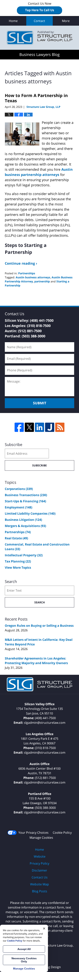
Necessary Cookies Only (24, 960)
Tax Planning (18, 561)
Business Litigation (23, 520)
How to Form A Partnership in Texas (36, 97)
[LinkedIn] (39, 427)
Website (39, 856)
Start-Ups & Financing (25, 501)
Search (39, 602)
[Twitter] (29, 427)
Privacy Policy (39, 863)
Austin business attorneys (33, 277)
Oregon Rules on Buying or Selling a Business (39, 625)
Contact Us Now (39, 6)
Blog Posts (39, 891)
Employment (18, 507)
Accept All (24, 949)
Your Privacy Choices (33, 832)
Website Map (39, 884)
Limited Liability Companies (30, 513)
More (66, 21)
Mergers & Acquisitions (25, 526)
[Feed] (59, 427)
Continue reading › (21, 263)
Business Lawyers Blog (39, 37)
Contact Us (40, 877)
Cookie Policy (62, 832)
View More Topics (18, 567)
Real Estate (16, 538)
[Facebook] (19, 427)
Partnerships (26, 273)
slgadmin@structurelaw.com (44, 722)
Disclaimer (39, 870)
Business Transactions (26, 495)
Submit (39, 403)
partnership (42, 281)
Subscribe (39, 465)
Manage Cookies (41, 837)
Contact (39, 21)
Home (13, 21)
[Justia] (49, 427)
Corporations (19, 489)
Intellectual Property (24, 555)
